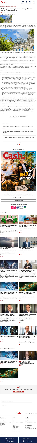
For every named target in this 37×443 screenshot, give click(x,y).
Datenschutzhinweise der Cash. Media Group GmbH (18, 422)
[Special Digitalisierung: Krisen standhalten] (9, 330)
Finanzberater (11, 441)
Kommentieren (23, 116)
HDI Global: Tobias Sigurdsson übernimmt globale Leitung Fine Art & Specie (18, 126)
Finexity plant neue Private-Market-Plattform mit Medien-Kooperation (7, 315)
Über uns (14, 429)
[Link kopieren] (10, 116)
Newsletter (14, 428)
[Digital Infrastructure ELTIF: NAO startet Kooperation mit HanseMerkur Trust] (28, 264)
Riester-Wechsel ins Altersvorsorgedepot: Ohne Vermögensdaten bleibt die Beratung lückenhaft (26, 363)
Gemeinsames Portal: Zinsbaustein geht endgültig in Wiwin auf (8, 226)
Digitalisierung (2, 423)
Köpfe (1, 425)
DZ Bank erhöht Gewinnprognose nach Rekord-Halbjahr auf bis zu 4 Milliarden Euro (18, 138)
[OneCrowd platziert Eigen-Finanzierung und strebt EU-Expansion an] (28, 242)
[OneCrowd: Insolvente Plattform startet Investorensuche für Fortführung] (9, 286)
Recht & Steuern (3, 424)
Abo (13, 418)
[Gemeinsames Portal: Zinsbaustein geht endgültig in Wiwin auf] (9, 219)
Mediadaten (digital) (16, 426)
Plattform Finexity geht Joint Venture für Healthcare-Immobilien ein (27, 226)
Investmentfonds (29, 438)
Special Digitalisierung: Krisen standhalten (9, 336)
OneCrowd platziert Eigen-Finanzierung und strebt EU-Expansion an (27, 248)
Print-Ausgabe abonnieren (18, 200)
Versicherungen (3, 418)
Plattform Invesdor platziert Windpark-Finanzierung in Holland (8, 248)
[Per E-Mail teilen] (16, 116)
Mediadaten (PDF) (15, 427)
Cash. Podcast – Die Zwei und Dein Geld (30, 429)
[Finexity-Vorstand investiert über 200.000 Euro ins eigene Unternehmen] (28, 330)
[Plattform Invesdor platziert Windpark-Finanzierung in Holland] (9, 242)
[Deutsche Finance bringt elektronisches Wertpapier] (9, 264)
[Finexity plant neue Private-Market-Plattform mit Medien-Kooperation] (9, 308)
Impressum (14, 424)
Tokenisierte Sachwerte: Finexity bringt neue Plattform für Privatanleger (27, 293)
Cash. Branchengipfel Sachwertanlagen (28, 426)
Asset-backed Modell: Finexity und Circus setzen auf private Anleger (27, 315)
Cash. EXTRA (27, 418)
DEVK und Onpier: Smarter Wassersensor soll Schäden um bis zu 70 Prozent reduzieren (18, 132)
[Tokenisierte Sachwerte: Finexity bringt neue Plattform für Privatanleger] (28, 286)
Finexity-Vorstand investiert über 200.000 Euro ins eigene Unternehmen (27, 337)
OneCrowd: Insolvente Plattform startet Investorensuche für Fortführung (8, 293)
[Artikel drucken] (13, 116)
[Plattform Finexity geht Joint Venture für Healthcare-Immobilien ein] (28, 219)
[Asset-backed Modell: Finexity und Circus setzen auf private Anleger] (28, 308)
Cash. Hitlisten (27, 427)
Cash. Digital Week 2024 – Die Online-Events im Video (30, 422)
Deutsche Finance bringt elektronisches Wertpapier (8, 271)
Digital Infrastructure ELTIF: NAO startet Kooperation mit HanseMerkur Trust (27, 271)
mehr (4, 139)
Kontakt (14, 425)
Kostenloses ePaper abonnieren (18, 197)
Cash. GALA (27, 424)
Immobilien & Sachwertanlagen (5, 422)
